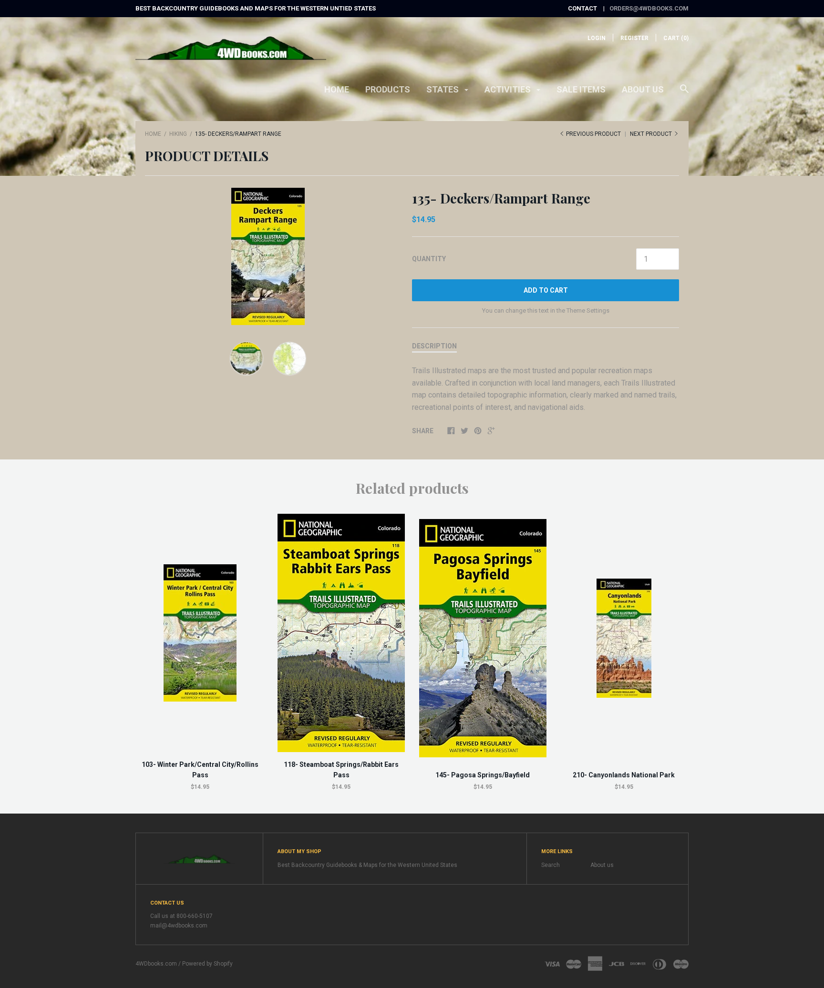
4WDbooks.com (156, 963)
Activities (508, 89)
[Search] (684, 93)
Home (336, 89)
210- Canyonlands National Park (624, 775)
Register (634, 38)
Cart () (676, 38)
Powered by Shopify (207, 963)
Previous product (593, 134)
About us (643, 89)
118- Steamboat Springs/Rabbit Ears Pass (341, 770)
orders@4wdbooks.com (649, 8)
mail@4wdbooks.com (178, 925)
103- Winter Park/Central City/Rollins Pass (200, 770)
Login (596, 38)
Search (550, 865)
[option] (268, 256)
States (443, 89)
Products (387, 89)
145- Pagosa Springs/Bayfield (482, 775)
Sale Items (581, 89)
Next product (651, 134)
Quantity (429, 259)
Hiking (178, 134)
